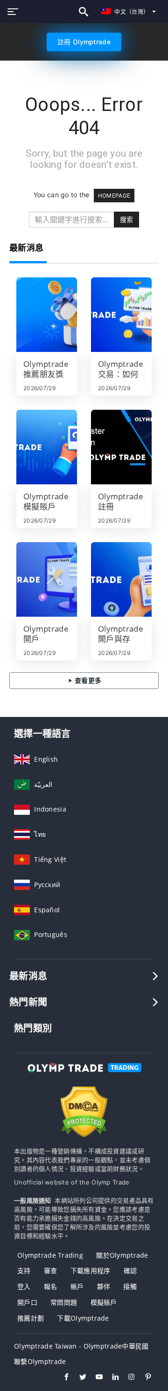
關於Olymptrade (122, 1255)
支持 (24, 1270)
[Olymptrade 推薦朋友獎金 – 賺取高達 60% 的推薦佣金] (46, 314)
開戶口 (27, 1302)
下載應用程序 (90, 1270)
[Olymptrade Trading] (84, 1076)
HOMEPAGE (114, 195)
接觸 (130, 1286)
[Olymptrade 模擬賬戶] (46, 447)
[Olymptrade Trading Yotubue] (94, 1378)
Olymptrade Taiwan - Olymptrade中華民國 (81, 1346)
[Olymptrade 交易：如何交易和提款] (121, 314)
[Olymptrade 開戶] (46, 579)
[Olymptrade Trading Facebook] (62, 1378)
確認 (130, 1270)
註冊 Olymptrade (84, 42)
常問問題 (63, 1302)
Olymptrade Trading (50, 1255)
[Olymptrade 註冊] (121, 447)
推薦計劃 (30, 1318)
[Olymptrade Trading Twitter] (78, 1378)
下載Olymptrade (83, 1318)
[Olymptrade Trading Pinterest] (143, 1378)
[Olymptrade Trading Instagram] (127, 1378)
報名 (50, 1286)
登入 (24, 1286)
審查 (50, 1270)
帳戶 (77, 1286)
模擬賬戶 (104, 1302)
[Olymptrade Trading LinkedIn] (111, 1378)
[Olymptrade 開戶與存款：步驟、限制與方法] (121, 579)
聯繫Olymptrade (40, 1361)
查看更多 (87, 680)
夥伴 (104, 1286)
